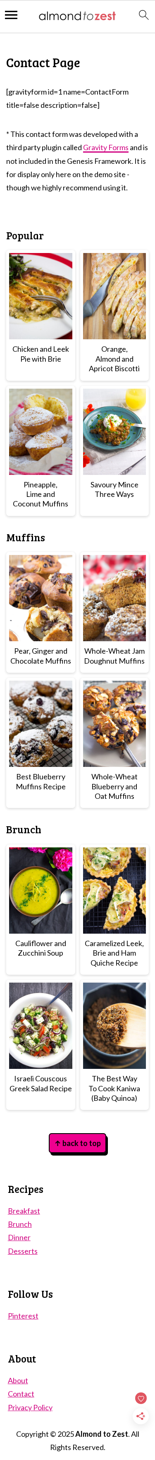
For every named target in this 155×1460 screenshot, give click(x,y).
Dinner (19, 1237)
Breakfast (24, 1210)
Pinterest (23, 1315)
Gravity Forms (106, 147)
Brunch (20, 1224)
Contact (21, 1393)
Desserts (23, 1251)
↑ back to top (77, 1143)
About (18, 1380)
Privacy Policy (30, 1407)
